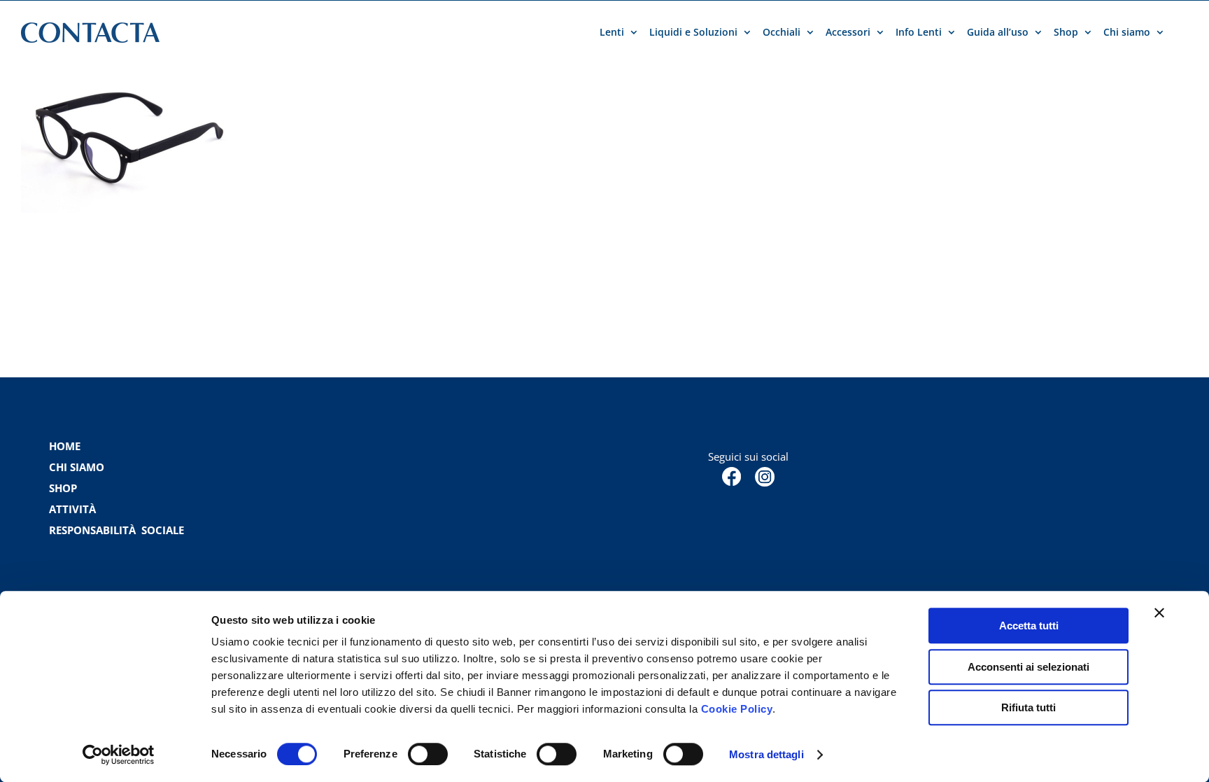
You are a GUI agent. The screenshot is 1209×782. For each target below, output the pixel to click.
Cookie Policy (737, 709)
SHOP (63, 488)
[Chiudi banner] (1159, 612)
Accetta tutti (1029, 625)
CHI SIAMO (76, 467)
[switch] (428, 754)
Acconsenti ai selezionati (1028, 667)
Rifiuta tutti (1028, 707)
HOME (64, 446)
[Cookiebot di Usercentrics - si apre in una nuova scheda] (118, 754)
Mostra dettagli (766, 754)
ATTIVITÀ (72, 509)
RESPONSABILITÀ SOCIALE (118, 530)
